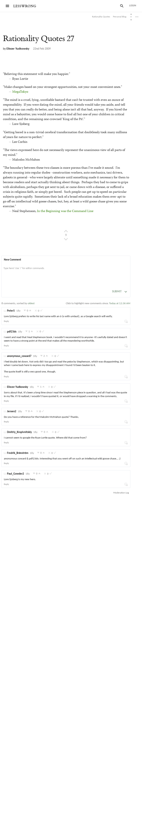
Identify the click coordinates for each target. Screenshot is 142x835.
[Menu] (7, 5)
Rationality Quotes (39, 38)
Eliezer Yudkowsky (17, 48)
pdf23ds (11, 331)
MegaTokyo (20, 92)
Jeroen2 (11, 411)
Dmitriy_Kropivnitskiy (19, 432)
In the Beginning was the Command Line (65, 211)
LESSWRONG (24, 6)
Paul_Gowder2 (15, 474)
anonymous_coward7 (19, 356)
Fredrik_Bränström (17, 453)
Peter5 (11, 311)
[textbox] (66, 272)
